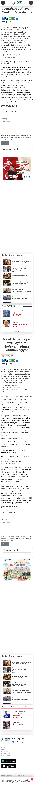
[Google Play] (17, 761)
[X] (18, 742)
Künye (3, 747)
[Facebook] (13, 742)
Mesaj (4, 119)
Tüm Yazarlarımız (27, 306)
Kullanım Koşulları (6, 755)
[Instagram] (22, 742)
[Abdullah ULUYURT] (6, 313)
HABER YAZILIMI (6, 775)
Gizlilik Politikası (5, 753)
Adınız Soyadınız (8, 112)
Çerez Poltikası (5, 751)
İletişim (3, 749)
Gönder (5, 143)
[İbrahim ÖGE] (6, 725)
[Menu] (31, 3)
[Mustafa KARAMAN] (6, 714)
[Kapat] (32, 779)
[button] (15, 331)
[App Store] (17, 766)
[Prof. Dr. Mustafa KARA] (6, 323)
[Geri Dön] (3, 3)
